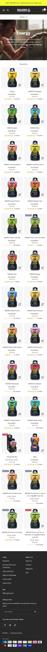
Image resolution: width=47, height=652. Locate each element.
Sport (35, 457)
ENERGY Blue (34, 128)
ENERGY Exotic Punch (12, 201)
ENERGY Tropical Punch (12, 420)
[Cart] (43, 10)
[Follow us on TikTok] (14, 625)
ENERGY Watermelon (35, 420)
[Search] (8, 10)
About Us (29, 561)
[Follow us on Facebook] (5, 625)
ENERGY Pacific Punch (35, 310)
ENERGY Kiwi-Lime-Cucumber (35, 237)
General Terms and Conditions (9, 566)
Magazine (29, 569)
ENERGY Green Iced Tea (12, 237)
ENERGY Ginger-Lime (35, 201)
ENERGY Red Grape (12, 384)
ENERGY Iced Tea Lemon (35, 164)
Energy (12, 91)
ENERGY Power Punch (35, 347)
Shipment (6, 561)
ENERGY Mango (35, 274)
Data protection (8, 571)
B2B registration (8, 593)
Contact (28, 565)
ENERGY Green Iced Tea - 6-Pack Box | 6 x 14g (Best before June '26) (35, 534)
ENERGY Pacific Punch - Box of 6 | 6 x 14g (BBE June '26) (35, 494)
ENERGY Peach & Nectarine (12, 347)
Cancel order (7, 579)
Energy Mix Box (12, 457)
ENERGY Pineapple (34, 91)
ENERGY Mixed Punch (12, 310)
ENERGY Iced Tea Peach (12, 164)
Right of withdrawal (9, 575)
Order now (37, 3)
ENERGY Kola (12, 274)
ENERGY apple (12, 128)
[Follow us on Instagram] (10, 625)
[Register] (35, 611)
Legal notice (7, 583)
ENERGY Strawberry (35, 384)
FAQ (27, 572)
